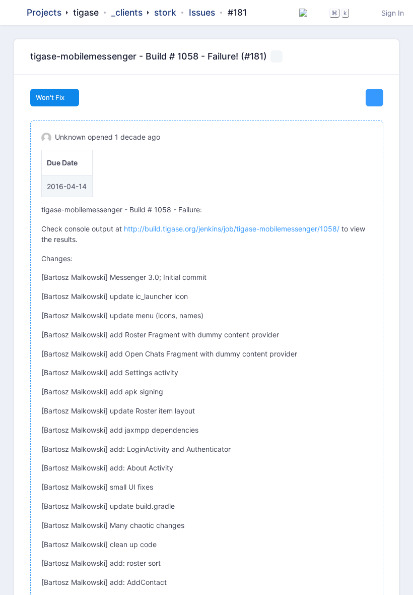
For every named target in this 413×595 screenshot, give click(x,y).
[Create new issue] (374, 97)
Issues (202, 12)
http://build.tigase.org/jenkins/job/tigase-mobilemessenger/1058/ (231, 228)
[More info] (379, 57)
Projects (44, 12)
